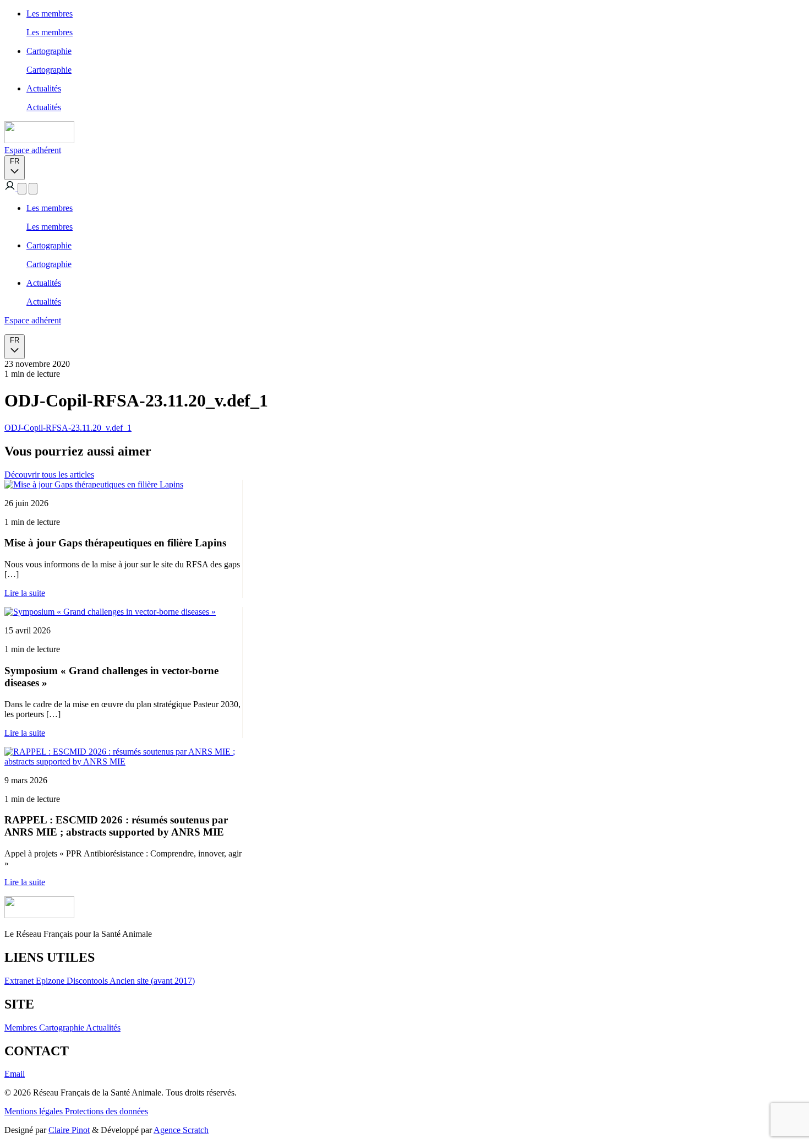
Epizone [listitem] (51, 980)
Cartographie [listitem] (62, 1027)
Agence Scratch (181, 1130)
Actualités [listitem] (103, 1027)
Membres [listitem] (21, 1027)
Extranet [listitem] (20, 980)
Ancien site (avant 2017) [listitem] (152, 980)
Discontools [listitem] (88, 980)
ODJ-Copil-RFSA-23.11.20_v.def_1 (68, 427)
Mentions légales (34, 1111)
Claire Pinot (69, 1130)
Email (14, 1073)
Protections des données (106, 1111)
